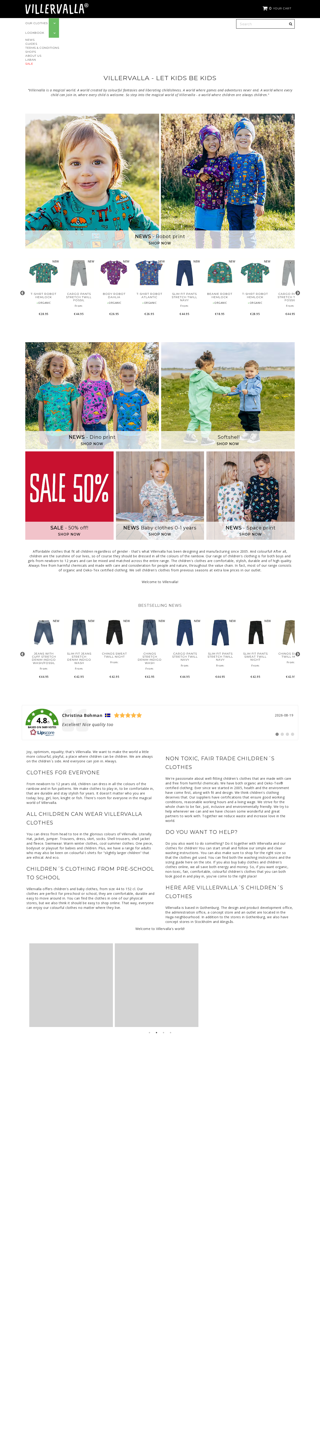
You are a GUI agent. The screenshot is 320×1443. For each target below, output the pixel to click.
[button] (277, 8)
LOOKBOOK (34, 32)
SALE (29, 63)
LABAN (30, 59)
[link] (160, 722)
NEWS (29, 39)
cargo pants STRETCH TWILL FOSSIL (79, 297)
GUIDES (31, 43)
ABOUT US (33, 55)
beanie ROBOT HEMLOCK (219, 295)
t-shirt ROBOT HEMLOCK (43, 295)
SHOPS (30, 51)
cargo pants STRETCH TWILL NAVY (185, 656)
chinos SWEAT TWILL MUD (290, 655)
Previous (22, 293)
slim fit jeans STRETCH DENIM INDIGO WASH (79, 658)
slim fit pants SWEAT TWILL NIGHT (255, 656)
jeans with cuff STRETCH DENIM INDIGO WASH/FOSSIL (44, 658)
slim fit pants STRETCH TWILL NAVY (184, 297)
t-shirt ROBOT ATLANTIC (149, 295)
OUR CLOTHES (36, 23)
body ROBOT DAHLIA (114, 295)
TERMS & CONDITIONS (42, 47)
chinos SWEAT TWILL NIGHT (114, 655)
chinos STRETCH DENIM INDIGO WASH (150, 658)
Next (298, 293)
